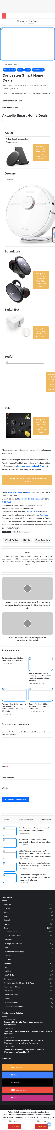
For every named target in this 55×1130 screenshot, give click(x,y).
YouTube (44, 515)
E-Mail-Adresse (8, 777)
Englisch (6, 920)
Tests (9, 492)
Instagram (39, 499)
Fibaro (6, 924)
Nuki (7, 948)
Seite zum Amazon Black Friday (31, 466)
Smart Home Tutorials (14, 1006)
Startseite (8, 64)
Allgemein (7, 904)
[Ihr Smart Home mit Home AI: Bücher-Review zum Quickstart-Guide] (10, 867)
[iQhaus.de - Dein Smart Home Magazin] (27, 22)
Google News (32, 512)
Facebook (22, 499)
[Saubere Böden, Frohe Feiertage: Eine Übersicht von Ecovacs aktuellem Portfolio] (41, 664)
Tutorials (17, 492)
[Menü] (3, 23)
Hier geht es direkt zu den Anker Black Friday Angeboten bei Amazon (40, 152)
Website (5, 788)
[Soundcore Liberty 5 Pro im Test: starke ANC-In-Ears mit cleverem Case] (10, 843)
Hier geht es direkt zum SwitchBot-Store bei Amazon (41, 332)
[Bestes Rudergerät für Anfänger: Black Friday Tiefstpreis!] (41, 695)
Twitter (31, 499)
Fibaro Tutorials (11, 1003)
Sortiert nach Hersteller (15, 124)
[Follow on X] (8, 93)
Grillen (8, 971)
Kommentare (45, 820)
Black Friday (12, 540)
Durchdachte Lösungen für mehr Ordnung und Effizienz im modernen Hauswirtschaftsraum (34, 877)
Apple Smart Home (13, 936)
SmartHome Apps (10, 995)
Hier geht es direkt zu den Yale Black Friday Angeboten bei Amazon (40, 426)
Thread (8, 959)
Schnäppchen (38, 70)
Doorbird (8, 940)
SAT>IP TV (9, 975)
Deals (15, 64)
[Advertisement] (27, 6)
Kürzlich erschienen (25, 820)
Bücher (6, 912)
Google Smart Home (13, 944)
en (6, 967)
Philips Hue (9, 991)
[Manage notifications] (49, 1124)
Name (5, 767)
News (28, 70)
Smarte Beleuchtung (11, 987)
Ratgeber (7, 963)
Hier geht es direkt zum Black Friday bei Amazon (27, 480)
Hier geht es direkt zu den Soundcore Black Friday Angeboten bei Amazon (40, 280)
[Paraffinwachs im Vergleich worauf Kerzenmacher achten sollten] (10, 831)
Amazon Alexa (9, 70)
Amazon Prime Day (10, 107)
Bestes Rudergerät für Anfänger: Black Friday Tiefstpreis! (39, 706)
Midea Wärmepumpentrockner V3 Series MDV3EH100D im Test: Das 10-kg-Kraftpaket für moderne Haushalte (35, 853)
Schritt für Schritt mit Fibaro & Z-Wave (18, 983)
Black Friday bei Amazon (21, 532)
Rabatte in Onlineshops (14, 951)
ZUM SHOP (15, 1126)
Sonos (7, 955)
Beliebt (6, 820)
